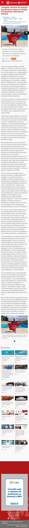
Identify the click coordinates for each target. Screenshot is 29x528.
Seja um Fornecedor (15, 518)
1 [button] (14, 341)
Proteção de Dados (14, 514)
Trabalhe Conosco (14, 517)
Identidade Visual (15, 515)
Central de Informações (14, 512)
